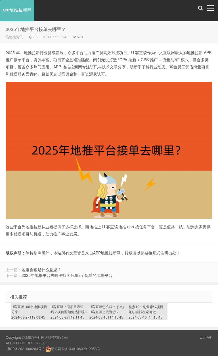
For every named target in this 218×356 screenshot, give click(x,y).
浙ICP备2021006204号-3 (25, 348)
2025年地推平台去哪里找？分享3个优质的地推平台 (67, 275)
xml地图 (206, 337)
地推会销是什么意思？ (41, 269)
